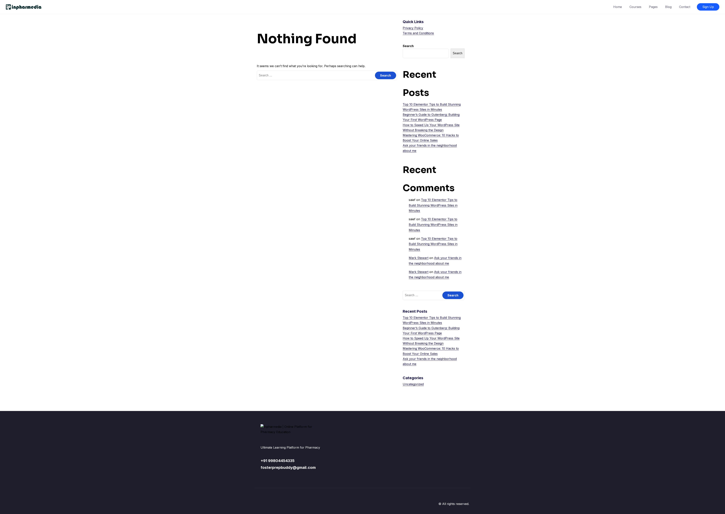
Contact (684, 7)
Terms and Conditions (418, 33)
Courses (635, 7)
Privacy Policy (413, 28)
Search (408, 46)
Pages (653, 7)
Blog (668, 7)
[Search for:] (327, 75)
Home (617, 7)
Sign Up (708, 7)
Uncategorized (413, 384)
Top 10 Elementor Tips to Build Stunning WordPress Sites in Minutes (433, 205)
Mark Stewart (418, 258)
